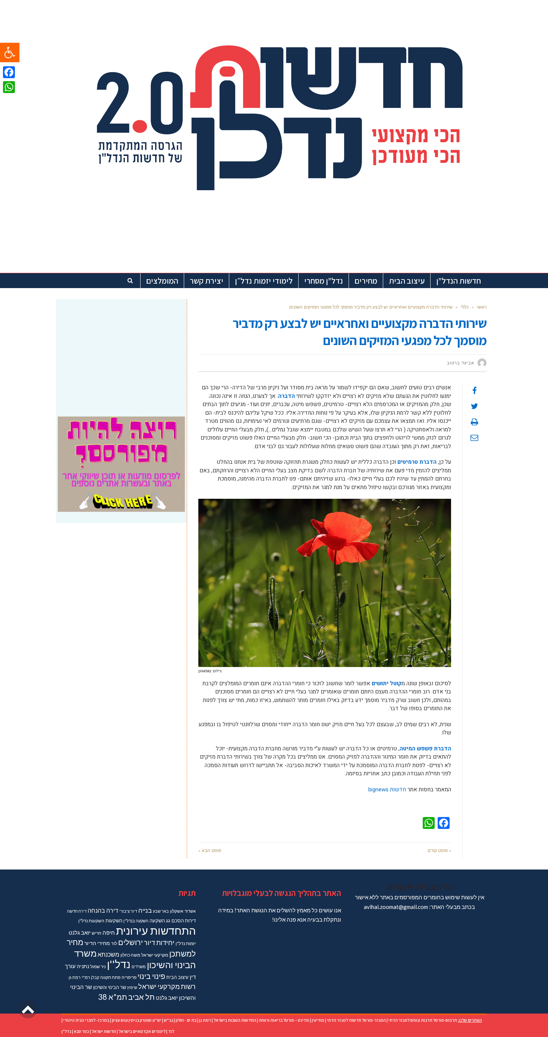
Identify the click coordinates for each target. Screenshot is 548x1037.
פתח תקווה (110, 977)
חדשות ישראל (104, 1031)
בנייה (145, 910)
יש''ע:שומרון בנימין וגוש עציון (136, 1020)
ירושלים (130, 942)
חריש (96, 933)
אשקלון (176, 911)
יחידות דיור (159, 943)
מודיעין (318, 1020)
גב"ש (168, 1020)
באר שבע (161, 911)
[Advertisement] (121, 353)
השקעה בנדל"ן (135, 920)
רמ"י (86, 977)
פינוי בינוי (151, 975)
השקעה (157, 920)
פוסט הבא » (209, 850)
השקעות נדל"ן (91, 920)
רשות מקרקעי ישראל (167, 986)
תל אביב (141, 996)
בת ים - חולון (186, 1020)
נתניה (83, 966)
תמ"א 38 (112, 996)
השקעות (113, 920)
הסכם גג (175, 920)
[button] (9, 52)
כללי (465, 307)
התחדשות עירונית (156, 930)
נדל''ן (118, 964)
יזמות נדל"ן (186, 943)
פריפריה (129, 977)
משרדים (139, 966)
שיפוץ (132, 987)
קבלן (95, 977)
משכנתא (108, 954)
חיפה (109, 932)
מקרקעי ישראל (154, 955)
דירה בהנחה (103, 910)
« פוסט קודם (439, 850)
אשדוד (190, 911)
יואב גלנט (80, 932)
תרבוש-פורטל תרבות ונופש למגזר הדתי (422, 1020)
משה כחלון (130, 955)
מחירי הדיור (97, 943)
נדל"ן (66, 1031)
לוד (114, 943)
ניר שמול (98, 966)
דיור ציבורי (128, 911)
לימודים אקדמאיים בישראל (142, 1031)
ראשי (481, 307)
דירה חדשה (76, 911)
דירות (190, 920)
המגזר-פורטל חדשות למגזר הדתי (356, 1020)
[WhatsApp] (8, 87)
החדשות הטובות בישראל (235, 1020)
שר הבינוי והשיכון (109, 987)
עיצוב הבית (177, 977)
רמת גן (75, 977)
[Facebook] (8, 72)
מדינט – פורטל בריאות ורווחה (284, 1020)
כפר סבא (81, 1031)
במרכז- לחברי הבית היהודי (86, 1020)
